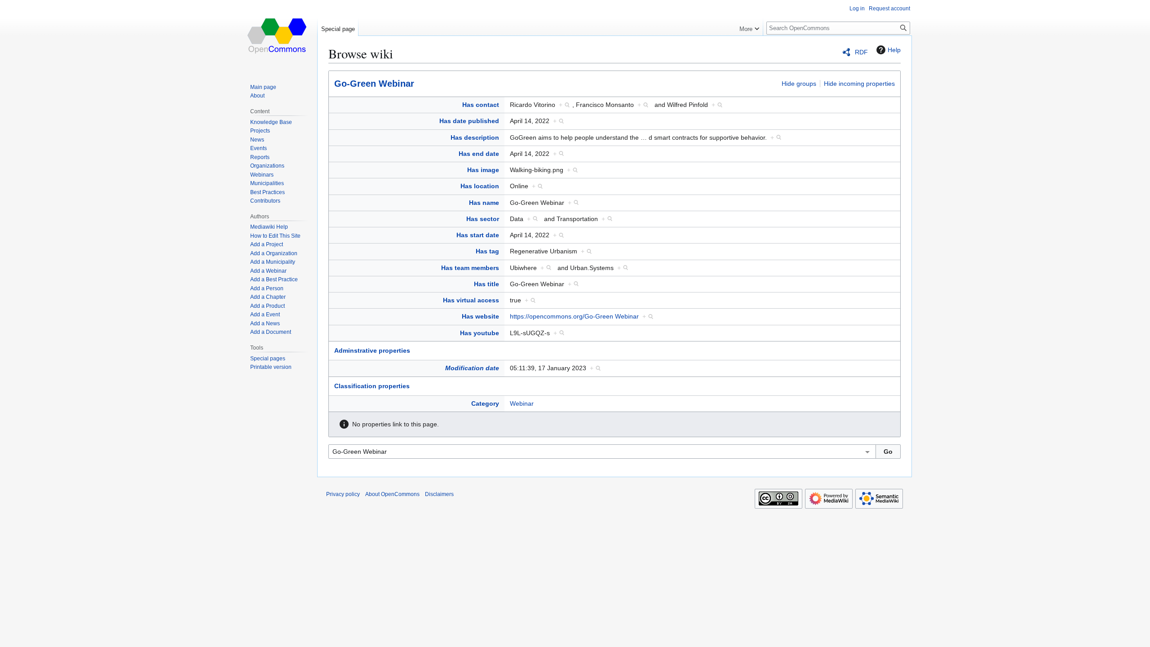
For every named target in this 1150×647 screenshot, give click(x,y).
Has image (483, 169)
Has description (475, 137)
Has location (479, 186)
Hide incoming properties (859, 83)
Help (894, 49)
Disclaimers (439, 494)
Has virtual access (471, 300)
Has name (484, 202)
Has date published (469, 120)
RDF (861, 52)
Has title (486, 284)
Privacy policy (343, 494)
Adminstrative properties (372, 350)
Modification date (472, 368)
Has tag (487, 251)
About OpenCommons (392, 494)
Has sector (482, 218)
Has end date (479, 153)
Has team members (470, 267)
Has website (480, 316)
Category (485, 403)
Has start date (477, 235)
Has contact (480, 104)
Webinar (522, 403)
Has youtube (479, 333)
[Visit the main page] (278, 36)
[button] (749, 27)
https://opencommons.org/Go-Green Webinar (574, 316)
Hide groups (799, 83)
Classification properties (372, 386)
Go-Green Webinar (374, 84)
